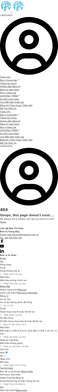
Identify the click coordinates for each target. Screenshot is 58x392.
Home (3, 222)
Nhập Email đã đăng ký (12, 377)
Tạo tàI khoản (6, 368)
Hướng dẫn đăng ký (10, 86)
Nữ (2, 355)
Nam (2, 352)
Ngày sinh (5, 359)
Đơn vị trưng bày (8, 80)
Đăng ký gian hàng (9, 89)
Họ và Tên (5, 299)
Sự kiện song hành (9, 99)
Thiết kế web (6, 225)
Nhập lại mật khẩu (9, 340)
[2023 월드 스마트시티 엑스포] (12, 10)
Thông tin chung (8, 83)
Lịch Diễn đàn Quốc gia (12, 102)
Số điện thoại (6, 318)
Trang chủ (5, 77)
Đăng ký (22, 289)
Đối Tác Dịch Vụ (8, 108)
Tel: (2, 261)
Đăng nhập (5, 286)
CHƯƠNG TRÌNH (9, 96)
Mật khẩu (5, 277)
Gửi (2, 387)
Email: (3, 258)
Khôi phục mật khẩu (27, 292)
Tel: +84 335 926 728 (11, 237)
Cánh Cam (23, 225)
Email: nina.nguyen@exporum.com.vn (19, 234)
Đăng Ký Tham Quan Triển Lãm (16, 105)
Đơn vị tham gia (8, 92)
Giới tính (4, 349)
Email (3, 267)
